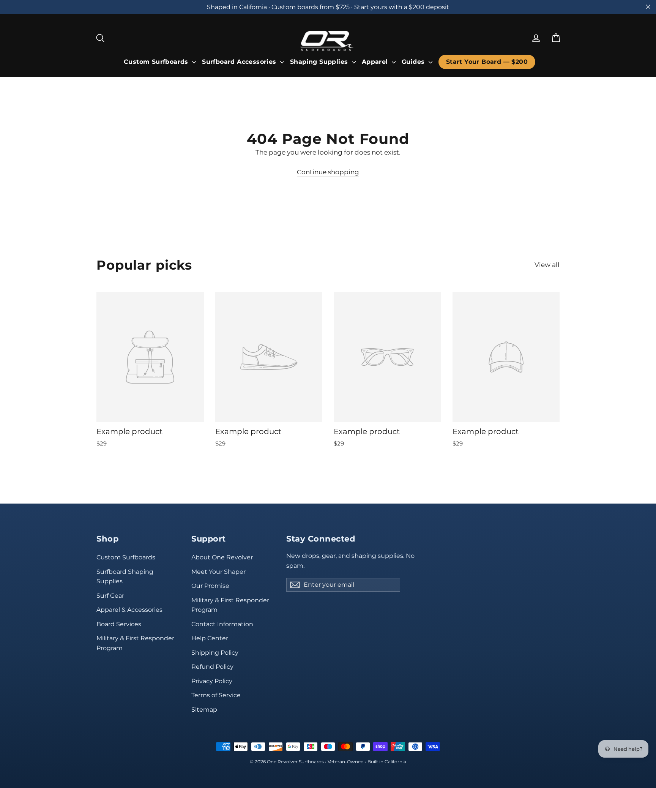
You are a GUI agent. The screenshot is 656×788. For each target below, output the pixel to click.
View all (547, 264)
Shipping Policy (214, 652)
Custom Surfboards (157, 61)
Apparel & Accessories (129, 609)
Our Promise (210, 585)
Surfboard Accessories (240, 61)
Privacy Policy (211, 681)
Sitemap (204, 709)
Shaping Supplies (320, 61)
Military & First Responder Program (135, 643)
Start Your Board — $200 (487, 61)
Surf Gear (110, 595)
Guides (414, 61)
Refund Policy (212, 666)
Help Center (209, 638)
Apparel (376, 61)
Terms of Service (216, 695)
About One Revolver (222, 557)
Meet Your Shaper (218, 571)
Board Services (118, 624)
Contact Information (222, 624)
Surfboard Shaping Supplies (124, 576)
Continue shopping (328, 172)
